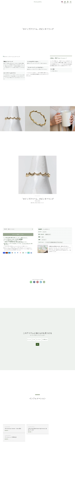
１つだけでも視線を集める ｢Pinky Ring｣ (53, 242)
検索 (37, 344)
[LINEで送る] (31, 282)
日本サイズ (12, 240)
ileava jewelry (38, 2)
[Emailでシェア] (44, 282)
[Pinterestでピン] (37, 282)
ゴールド (44, 239)
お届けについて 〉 (24, 237)
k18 (42, 237)
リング (44, 231)
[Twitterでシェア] (41, 282)
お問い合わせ (20, 241)
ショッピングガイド (26, 243)
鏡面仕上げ (47, 234)
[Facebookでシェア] (34, 282)
